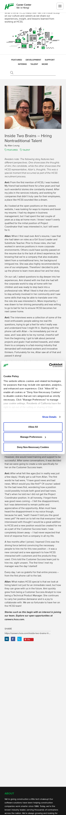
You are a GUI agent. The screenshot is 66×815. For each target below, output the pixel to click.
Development (33, 60)
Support (50, 60)
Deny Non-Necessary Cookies (33, 447)
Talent (34, 64)
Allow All (33, 426)
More (45, 64)
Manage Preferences (31, 437)
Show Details (49, 417)
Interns (22, 64)
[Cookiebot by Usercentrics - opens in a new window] (49, 365)
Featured (16, 60)
